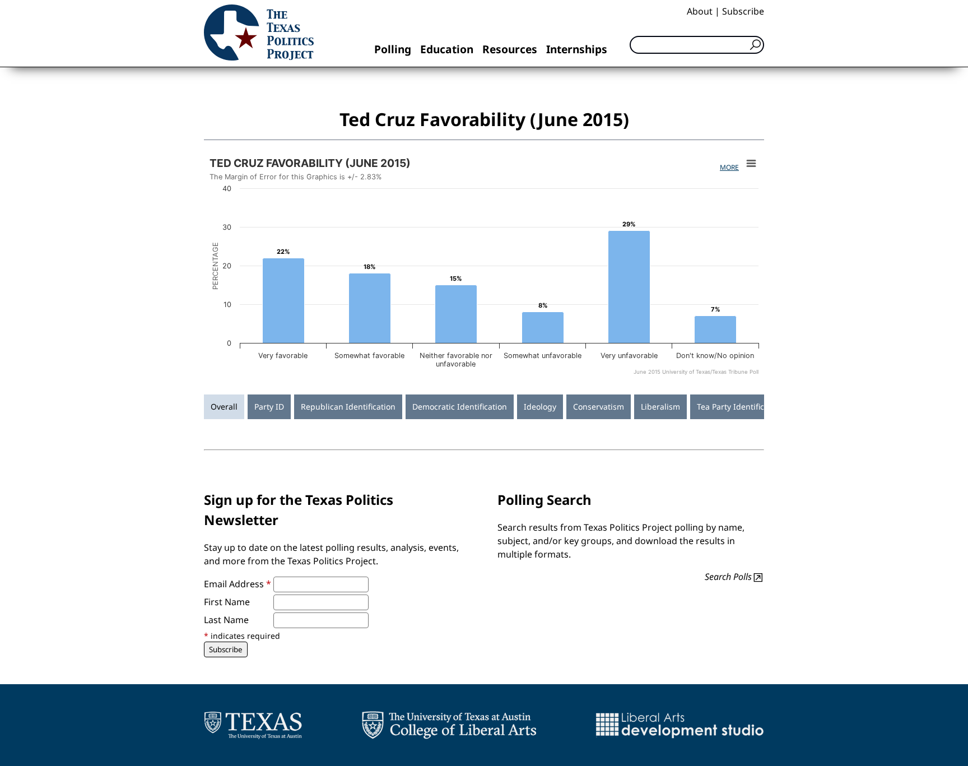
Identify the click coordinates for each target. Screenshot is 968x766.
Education (446, 49)
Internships (576, 49)
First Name (227, 602)
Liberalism (660, 406)
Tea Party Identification (740, 406)
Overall (224, 406)
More (729, 167)
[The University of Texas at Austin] (253, 725)
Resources (509, 49)
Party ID (269, 406)
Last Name (226, 620)
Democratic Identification (459, 406)
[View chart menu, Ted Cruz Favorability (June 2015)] (751, 163)
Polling (392, 49)
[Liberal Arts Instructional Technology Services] (679, 725)
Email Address (237, 584)
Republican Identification (348, 406)
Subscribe (743, 11)
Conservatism (598, 406)
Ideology (540, 406)
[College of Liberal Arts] (449, 725)
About (700, 11)
